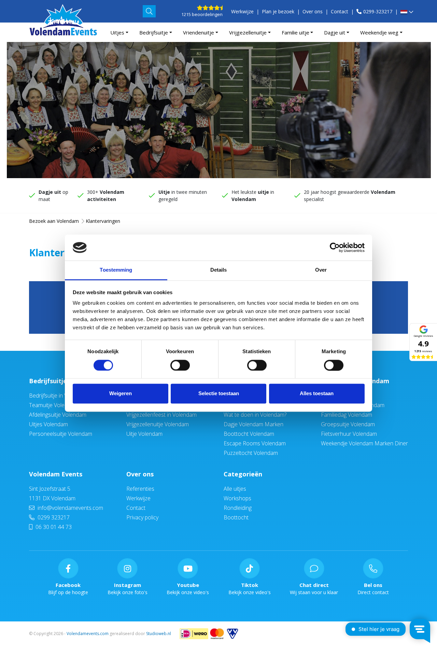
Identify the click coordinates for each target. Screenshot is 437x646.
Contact (339, 11)
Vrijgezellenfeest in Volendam (161, 414)
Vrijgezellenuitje (248, 32)
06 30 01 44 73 (53, 527)
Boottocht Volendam (249, 433)
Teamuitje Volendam (53, 405)
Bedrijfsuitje (153, 32)
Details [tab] (218, 270)
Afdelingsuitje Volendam (57, 414)
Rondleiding (238, 508)
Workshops (237, 498)
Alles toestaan (317, 394)
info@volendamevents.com (69, 508)
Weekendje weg (379, 32)
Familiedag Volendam (346, 414)
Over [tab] (321, 270)
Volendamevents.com (88, 633)
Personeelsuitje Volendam (60, 433)
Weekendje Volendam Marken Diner (364, 443)
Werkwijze (242, 11)
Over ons (312, 11)
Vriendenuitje (198, 32)
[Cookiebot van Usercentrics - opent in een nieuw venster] (335, 247)
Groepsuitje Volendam (348, 424)
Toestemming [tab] (116, 270)
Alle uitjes (235, 488)
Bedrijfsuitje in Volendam (58, 395)
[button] (406, 12)
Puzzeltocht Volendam (251, 453)
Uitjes (117, 32)
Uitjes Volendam (48, 424)
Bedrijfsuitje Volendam (64, 381)
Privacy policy (142, 517)
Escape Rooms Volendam (255, 443)
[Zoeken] (149, 11)
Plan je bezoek (278, 11)
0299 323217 (53, 517)
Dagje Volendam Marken (253, 424)
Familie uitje (295, 32)
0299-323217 (377, 11)
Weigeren (120, 394)
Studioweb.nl (158, 633)
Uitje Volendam (144, 433)
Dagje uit (334, 32)
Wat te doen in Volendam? (255, 414)
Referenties (140, 488)
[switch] (180, 365)
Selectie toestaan (218, 394)
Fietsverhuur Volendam (349, 433)
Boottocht (236, 517)
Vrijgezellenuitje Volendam (157, 424)
